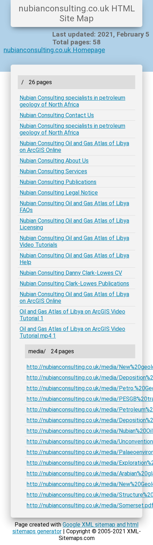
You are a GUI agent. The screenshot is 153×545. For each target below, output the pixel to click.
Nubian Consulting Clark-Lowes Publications (74, 283)
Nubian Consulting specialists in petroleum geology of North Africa (72, 101)
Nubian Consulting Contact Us (57, 115)
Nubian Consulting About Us (54, 160)
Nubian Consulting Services (53, 171)
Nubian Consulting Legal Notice (59, 192)
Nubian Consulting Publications (58, 182)
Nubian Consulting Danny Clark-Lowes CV (71, 272)
